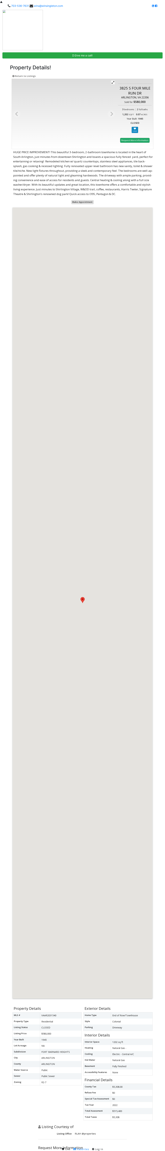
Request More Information (134, 140)
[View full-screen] (113, 82)
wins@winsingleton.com (48, 5)
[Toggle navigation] (158, 30)
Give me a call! (83, 55)
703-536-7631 (20, 5)
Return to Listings (25, 76)
